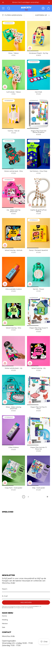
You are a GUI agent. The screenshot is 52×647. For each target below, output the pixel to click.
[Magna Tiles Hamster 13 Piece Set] (38, 430)
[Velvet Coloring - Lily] (38, 351)
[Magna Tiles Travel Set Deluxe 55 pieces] (38, 114)
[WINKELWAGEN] (48, 8)
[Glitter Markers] (13, 430)
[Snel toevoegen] (30, 48)
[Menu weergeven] (3, 8)
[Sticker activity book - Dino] (13, 154)
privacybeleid (34, 606)
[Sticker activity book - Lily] (13, 351)
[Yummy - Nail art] (13, 114)
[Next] (49, 2)
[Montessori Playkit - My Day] (38, 36)
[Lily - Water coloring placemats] (13, 193)
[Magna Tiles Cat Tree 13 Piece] (38, 390)
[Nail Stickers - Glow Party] (38, 154)
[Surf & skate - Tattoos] (13, 75)
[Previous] (3, 2)
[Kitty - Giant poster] (38, 471)
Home (4, 616)
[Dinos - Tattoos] (13, 36)
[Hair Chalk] (38, 75)
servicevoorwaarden (8, 607)
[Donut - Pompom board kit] (38, 233)
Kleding (5, 620)
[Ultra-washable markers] (13, 272)
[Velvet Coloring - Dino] (13, 311)
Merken (5, 623)
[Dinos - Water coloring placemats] (13, 390)
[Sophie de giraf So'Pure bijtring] (38, 193)
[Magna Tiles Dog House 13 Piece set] (38, 311)
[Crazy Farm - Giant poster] (13, 471)
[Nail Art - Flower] (38, 272)
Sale (3, 627)
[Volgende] (39, 496)
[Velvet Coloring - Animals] (13, 233)
